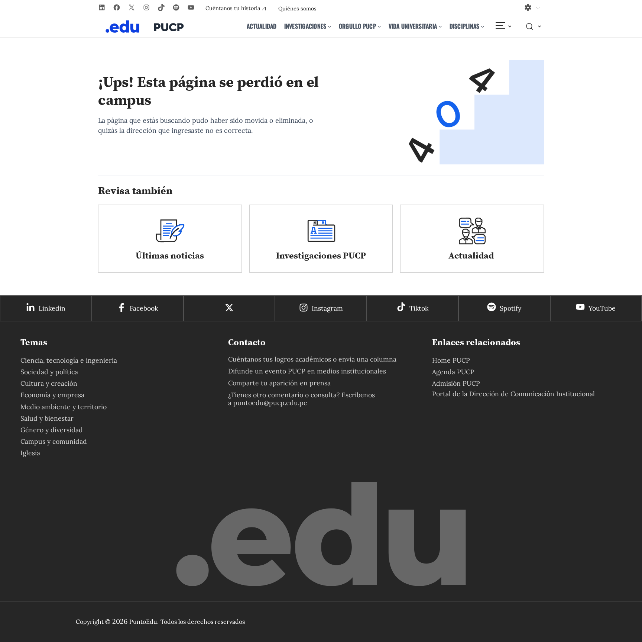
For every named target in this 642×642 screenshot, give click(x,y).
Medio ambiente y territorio (63, 406)
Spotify (510, 308)
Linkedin (52, 308)
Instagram (327, 308)
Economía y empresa (52, 395)
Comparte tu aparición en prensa (279, 383)
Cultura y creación (48, 383)
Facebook (144, 308)
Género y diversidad (51, 430)
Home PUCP (451, 360)
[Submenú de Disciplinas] (482, 26)
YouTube (602, 308)
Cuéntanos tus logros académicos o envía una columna (312, 359)
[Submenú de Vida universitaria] (440, 26)
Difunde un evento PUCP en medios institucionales (307, 371)
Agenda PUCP (453, 371)
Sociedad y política (49, 371)
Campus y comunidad (53, 441)
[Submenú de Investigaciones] (329, 26)
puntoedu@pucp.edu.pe (270, 402)
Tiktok (418, 308)
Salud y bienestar (47, 418)
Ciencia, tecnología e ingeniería (68, 360)
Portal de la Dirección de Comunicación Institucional (513, 394)
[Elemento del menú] (503, 26)
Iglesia (30, 453)
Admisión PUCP (456, 383)
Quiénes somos (297, 8)
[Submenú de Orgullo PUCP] (379, 26)
